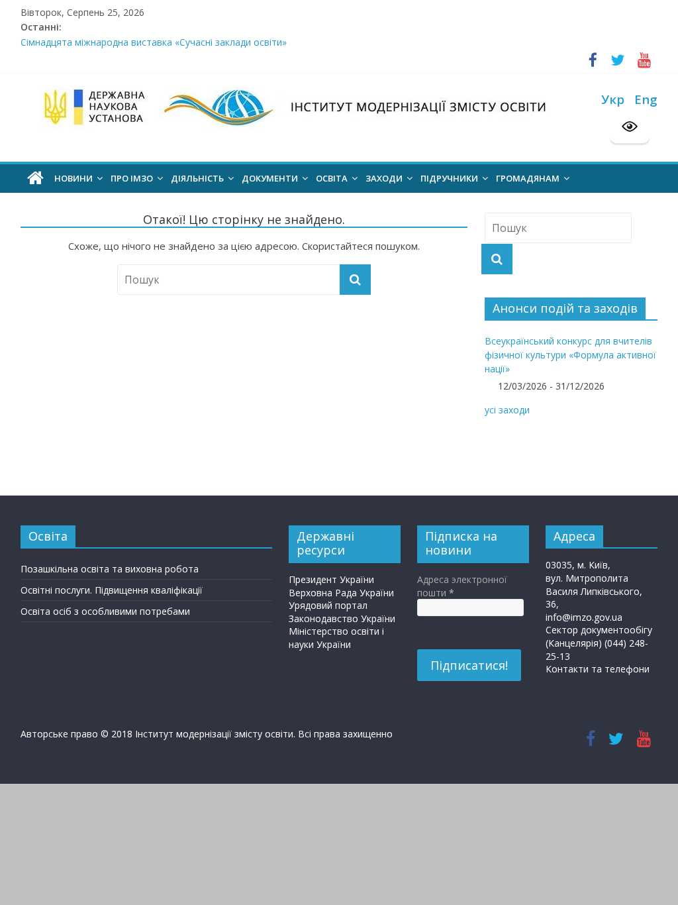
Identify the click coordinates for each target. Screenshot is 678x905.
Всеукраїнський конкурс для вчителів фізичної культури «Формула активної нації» (570, 355)
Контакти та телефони (598, 669)
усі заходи (507, 409)
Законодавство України (342, 618)
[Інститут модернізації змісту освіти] (35, 178)
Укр (612, 99)
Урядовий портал (328, 605)
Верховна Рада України (341, 592)
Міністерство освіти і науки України (336, 638)
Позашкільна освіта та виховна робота (110, 568)
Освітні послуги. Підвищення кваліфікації (112, 590)
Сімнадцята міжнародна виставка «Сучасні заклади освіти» (154, 45)
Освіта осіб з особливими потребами (105, 611)
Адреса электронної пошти (462, 586)
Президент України (331, 579)
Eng (645, 99)
